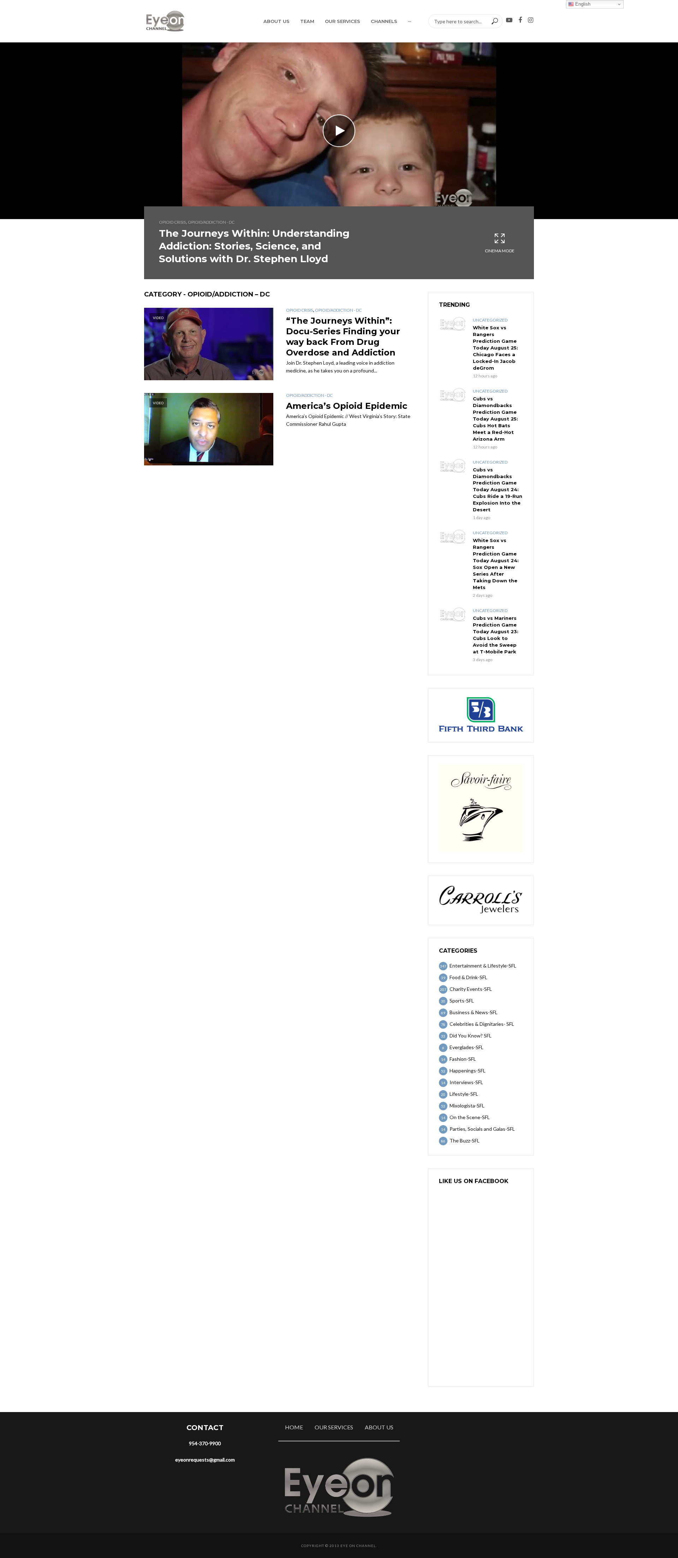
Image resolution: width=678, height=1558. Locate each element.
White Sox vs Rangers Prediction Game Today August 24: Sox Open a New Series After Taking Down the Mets (496, 563)
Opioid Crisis (172, 222)
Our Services (342, 21)
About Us (276, 21)
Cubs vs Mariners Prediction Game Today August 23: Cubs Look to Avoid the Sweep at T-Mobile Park (495, 634)
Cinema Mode (500, 250)
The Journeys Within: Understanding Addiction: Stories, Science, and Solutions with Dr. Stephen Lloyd (254, 246)
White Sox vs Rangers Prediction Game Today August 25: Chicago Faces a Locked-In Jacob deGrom (495, 348)
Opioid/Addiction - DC (211, 222)
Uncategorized (490, 320)
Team (307, 21)
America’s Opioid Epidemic (346, 406)
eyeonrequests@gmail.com (205, 1460)
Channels (384, 21)
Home (294, 1427)
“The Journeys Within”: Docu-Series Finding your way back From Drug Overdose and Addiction (343, 337)
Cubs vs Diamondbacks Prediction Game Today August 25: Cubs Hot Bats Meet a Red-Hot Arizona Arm (495, 419)
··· (409, 21)
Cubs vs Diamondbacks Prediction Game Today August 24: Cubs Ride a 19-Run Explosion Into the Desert (497, 490)
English (582, 4)
